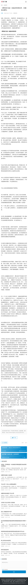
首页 (2, 5)
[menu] (25, 2)
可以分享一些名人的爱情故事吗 (8, 484)
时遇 (2, 13)
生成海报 (5, 442)
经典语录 (15, 13)
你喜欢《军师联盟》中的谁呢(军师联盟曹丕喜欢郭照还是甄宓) (13, 465)
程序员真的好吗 (5, 549)
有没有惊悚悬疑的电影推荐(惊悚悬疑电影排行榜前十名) (13, 521)
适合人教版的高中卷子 (6, 511)
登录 (3, 569)
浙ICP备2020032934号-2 (21, 583)
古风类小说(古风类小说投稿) (8, 502)
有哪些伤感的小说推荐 (6, 475)
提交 (14, 571)
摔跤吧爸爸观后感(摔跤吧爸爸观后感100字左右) (12, 531)
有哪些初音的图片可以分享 (7, 493)
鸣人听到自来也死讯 (6, 540)
